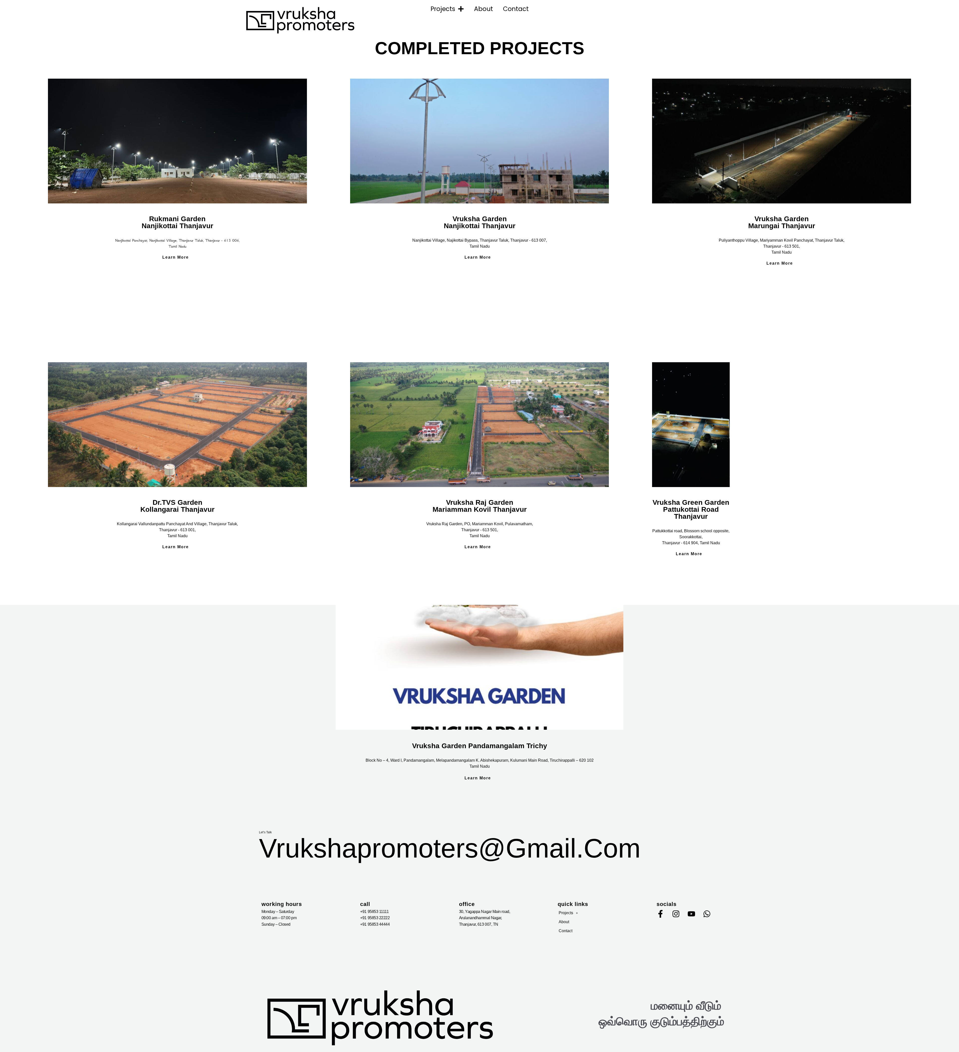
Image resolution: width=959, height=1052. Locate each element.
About (483, 8)
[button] (597, 912)
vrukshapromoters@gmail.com (450, 848)
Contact (516, 8)
